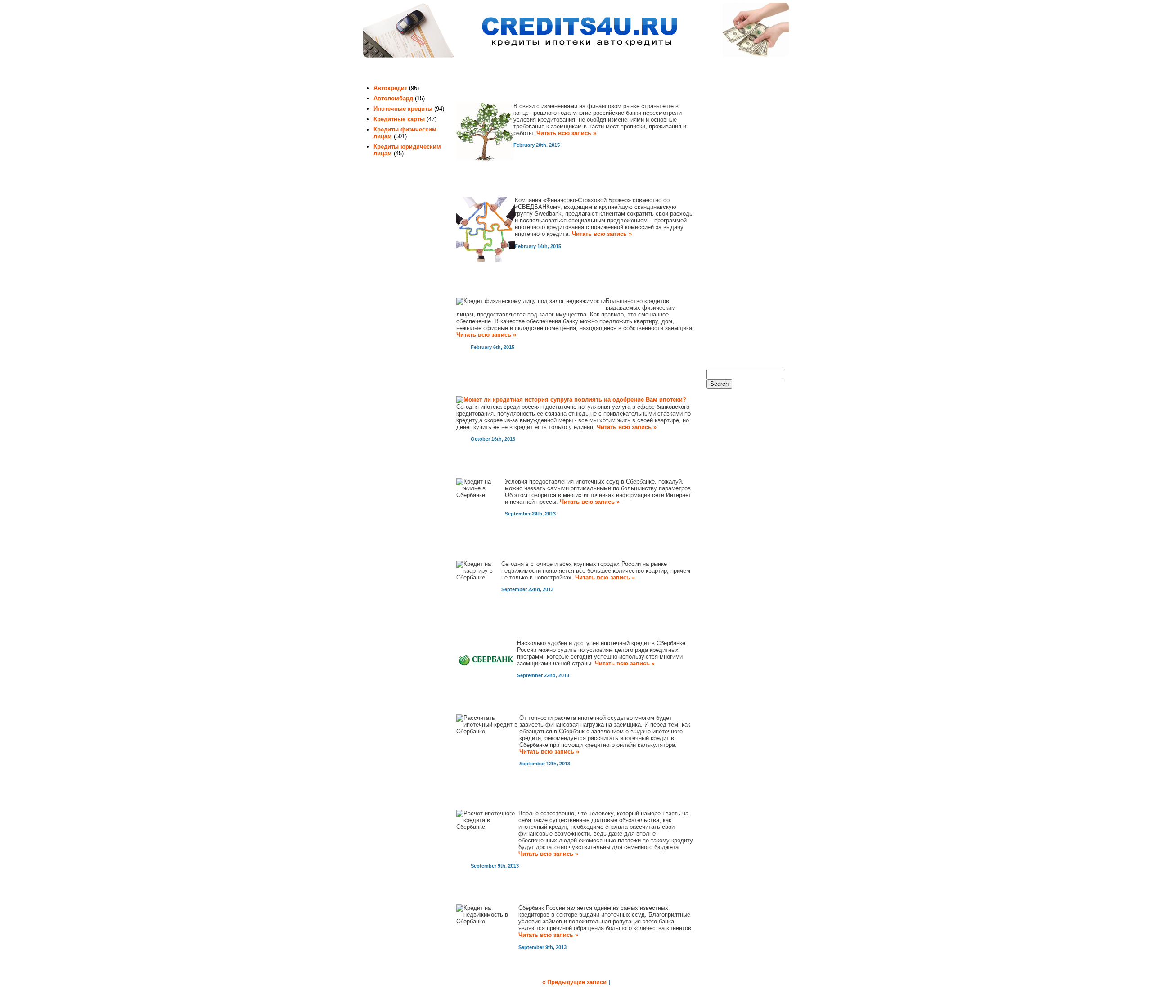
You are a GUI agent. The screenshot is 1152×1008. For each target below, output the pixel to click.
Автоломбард (393, 98)
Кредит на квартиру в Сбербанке (527, 549)
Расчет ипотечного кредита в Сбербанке (542, 799)
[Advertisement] (742, 216)
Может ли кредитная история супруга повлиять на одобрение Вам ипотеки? (562, 380)
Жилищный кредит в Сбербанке (525, 628)
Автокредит (390, 88)
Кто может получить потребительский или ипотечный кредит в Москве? (568, 86)
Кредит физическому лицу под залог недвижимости (567, 286)
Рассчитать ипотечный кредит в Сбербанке (548, 703)
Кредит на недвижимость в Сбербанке (539, 893)
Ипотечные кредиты (403, 108)
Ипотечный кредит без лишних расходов (543, 185)
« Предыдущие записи (574, 982)
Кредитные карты (399, 119)
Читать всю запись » (566, 133)
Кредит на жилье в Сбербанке (522, 466)
